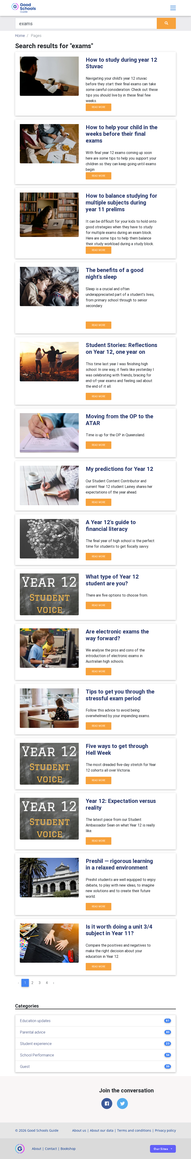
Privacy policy (165, 1130)
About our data (101, 1130)
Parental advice (32, 1032)
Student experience (36, 1043)
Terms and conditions (134, 1130)
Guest (25, 1066)
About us (79, 1130)
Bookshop (68, 1148)
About (36, 1148)
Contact (51, 1148)
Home (20, 35)
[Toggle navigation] (173, 8)
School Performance (37, 1055)
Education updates (35, 1020)
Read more (98, 107)
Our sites (161, 1149)
